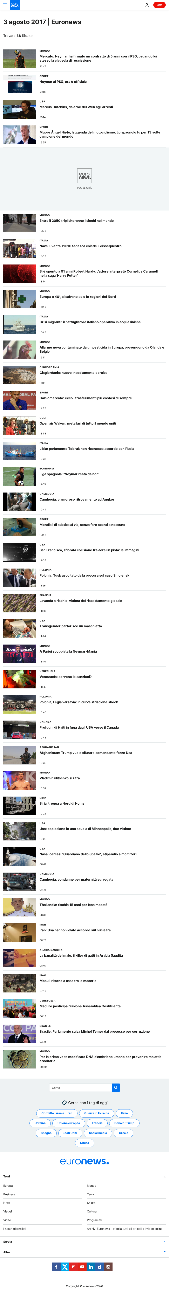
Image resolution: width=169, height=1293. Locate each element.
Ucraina (40, 1123)
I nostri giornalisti (14, 1228)
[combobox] (84, 1088)
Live (159, 5)
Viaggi (7, 1211)
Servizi (8, 1241)
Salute (91, 1203)
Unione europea (69, 1123)
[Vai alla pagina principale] (15, 5)
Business (9, 1194)
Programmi (94, 1220)
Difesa (84, 1143)
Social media (98, 1133)
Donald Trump (124, 1123)
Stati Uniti (70, 1133)
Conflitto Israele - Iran (56, 1113)
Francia (97, 1123)
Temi (6, 1176)
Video (7, 1220)
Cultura (92, 1211)
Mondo (91, 1185)
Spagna (46, 1133)
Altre (6, 1252)
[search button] (116, 1088)
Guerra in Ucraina (96, 1113)
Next (6, 1203)
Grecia (123, 1133)
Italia (124, 1113)
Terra (90, 1194)
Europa (8, 1185)
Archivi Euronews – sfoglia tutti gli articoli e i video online (124, 1228)
